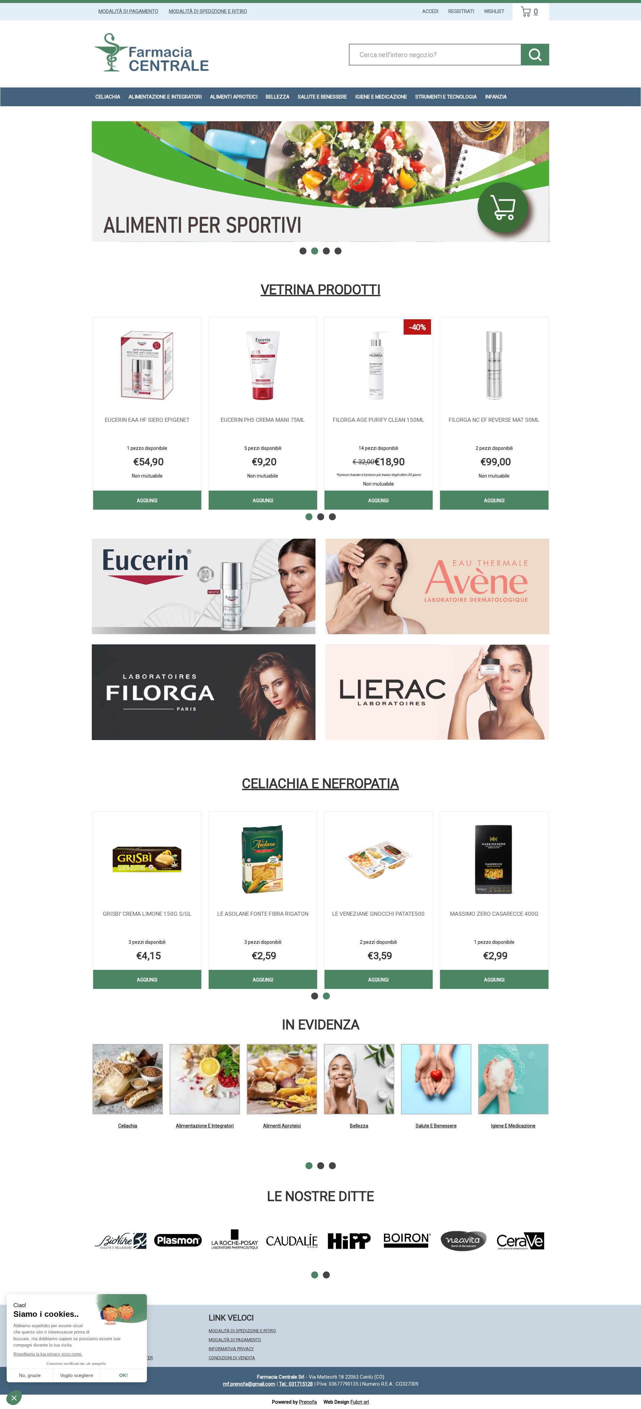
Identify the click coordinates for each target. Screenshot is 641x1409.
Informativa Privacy (231, 1348)
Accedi (430, 11)
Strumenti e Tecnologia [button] (446, 97)
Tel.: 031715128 (296, 1384)
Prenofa (308, 1402)
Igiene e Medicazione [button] (381, 97)
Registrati (461, 11)
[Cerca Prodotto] (535, 54)
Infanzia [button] (496, 97)
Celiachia (127, 1125)
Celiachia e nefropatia (320, 783)
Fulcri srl (360, 1402)
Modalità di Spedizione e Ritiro (208, 11)
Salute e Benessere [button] (322, 97)
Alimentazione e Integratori (205, 1125)
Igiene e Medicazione (513, 1125)
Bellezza (359, 1125)
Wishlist (494, 11)
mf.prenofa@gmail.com (249, 1384)
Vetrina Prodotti (321, 290)
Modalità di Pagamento (128, 11)
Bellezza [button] (277, 97)
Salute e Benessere (436, 1125)
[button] (303, 251)
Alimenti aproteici (233, 97)
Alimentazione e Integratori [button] (165, 97)
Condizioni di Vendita (232, 1357)
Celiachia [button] (107, 97)
